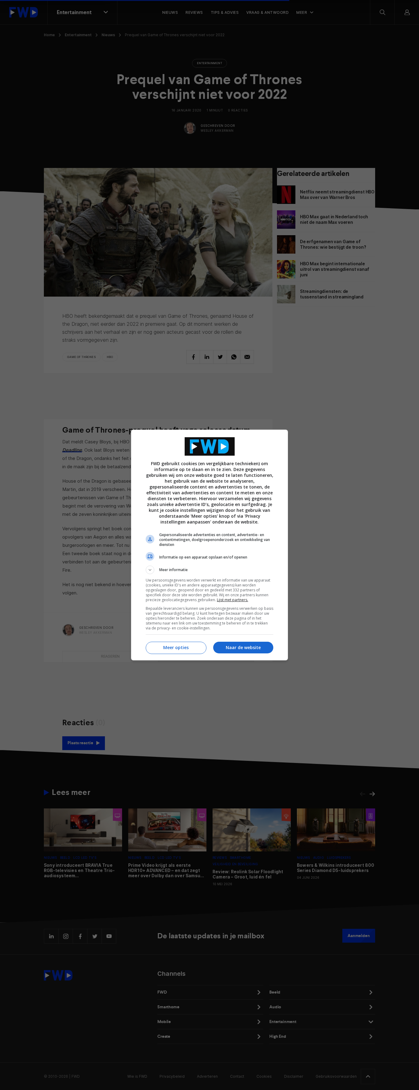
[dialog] (209, 545)
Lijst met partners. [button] (232, 599)
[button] (209, 570)
